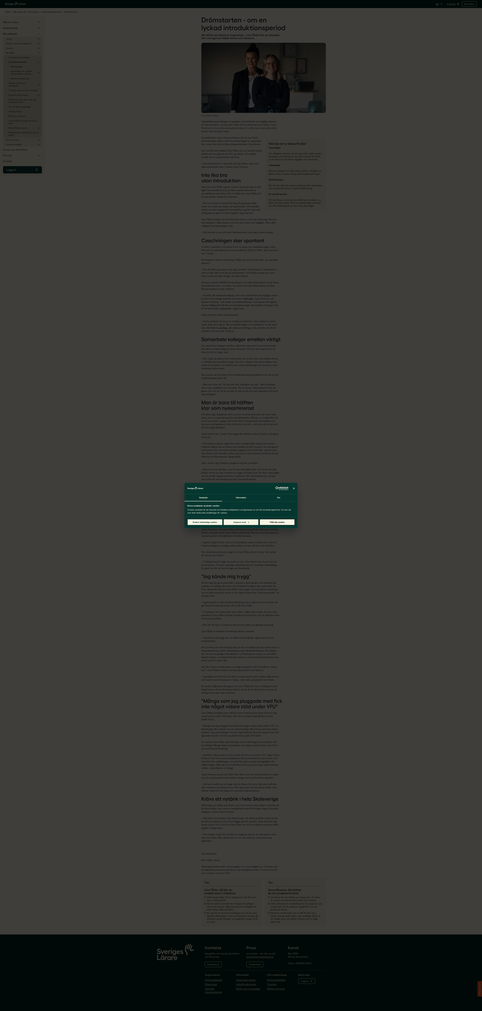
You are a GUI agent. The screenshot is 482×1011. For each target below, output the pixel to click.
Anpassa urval (239, 522)
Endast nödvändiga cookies (205, 522)
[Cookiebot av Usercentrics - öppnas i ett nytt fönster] (277, 488)
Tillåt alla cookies (277, 522)
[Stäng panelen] (294, 488)
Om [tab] (278, 497)
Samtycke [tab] (203, 497)
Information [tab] (241, 497)
